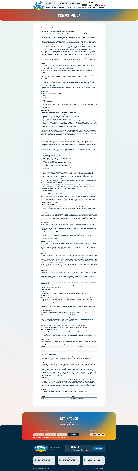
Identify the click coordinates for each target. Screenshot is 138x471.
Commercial (62, 7)
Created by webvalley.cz (100, 468)
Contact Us (101, 7)
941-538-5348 (76, 3)
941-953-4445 (51, 3)
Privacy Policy (81, 346)
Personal (54, 7)
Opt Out (61, 346)
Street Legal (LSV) (70, 7)
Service (79, 7)
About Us (95, 7)
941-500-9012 (63, 3)
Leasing (84, 7)
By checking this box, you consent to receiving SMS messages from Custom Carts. (50, 437)
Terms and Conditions (44, 468)
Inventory (48, 7)
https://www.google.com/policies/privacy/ (66, 337)
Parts (89, 7)
